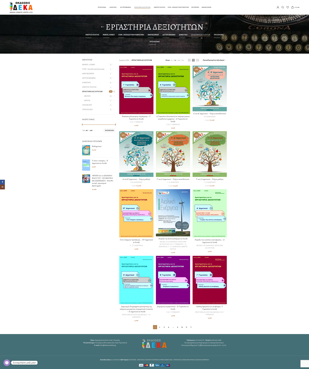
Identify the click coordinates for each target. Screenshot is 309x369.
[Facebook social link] (2, 182)
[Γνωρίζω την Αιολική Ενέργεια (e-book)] (173, 212)
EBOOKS (87, 96)
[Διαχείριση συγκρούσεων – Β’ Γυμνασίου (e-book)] (173, 280)
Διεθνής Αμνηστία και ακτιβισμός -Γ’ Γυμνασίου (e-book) (209, 307)
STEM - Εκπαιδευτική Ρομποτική (93, 69)
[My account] (277, 7)
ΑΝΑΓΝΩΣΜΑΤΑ (88, 74)
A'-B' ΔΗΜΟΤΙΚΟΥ (210, 117)
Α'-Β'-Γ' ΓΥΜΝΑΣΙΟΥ (136, 122)
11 (186, 327)
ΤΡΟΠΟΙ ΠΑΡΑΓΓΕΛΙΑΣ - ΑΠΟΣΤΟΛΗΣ (170, 360)
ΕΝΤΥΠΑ (87, 100)
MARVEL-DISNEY (88, 65)
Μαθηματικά (96, 146)
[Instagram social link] (2, 187)
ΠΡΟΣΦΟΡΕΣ (87, 105)
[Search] (282, 7)
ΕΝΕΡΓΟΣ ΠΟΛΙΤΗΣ (89, 87)
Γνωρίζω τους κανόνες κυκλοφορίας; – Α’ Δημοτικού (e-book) (210, 241)
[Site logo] (21, 7)
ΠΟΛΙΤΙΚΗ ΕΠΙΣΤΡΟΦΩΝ (152, 360)
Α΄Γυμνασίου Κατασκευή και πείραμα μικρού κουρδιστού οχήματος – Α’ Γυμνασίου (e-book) (173, 119)
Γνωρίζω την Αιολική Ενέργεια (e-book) (173, 238)
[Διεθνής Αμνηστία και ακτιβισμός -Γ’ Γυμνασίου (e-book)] (210, 280)
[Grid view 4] (197, 60)
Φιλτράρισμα (109, 130)
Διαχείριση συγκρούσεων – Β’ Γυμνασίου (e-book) (173, 307)
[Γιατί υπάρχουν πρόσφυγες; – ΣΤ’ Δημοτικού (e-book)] (136, 213)
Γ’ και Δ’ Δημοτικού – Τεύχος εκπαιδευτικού (173, 179)
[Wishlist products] (287, 7)
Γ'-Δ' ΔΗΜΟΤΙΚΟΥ (173, 182)
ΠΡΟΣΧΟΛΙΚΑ (87, 109)
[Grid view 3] (193, 60)
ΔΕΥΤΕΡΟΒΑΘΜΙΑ (89, 78)
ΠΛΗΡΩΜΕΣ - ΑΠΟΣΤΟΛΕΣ (136, 360)
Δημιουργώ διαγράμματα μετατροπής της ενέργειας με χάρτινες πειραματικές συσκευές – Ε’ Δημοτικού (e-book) (136, 309)
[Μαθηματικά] (86, 150)
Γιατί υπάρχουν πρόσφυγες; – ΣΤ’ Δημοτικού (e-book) (136, 241)
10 (182, 327)
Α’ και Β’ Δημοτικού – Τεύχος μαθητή (136, 179)
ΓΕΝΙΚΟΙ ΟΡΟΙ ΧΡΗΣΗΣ (188, 360)
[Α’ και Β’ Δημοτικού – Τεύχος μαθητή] (136, 154)
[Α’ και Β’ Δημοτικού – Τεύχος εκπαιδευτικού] (210, 88)
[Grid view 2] (189, 60)
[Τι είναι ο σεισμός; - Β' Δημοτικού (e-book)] (86, 165)
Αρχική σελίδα (124, 60)
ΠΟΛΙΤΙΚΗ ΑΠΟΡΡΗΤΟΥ (202, 360)
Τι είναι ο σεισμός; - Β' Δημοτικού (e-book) (100, 161)
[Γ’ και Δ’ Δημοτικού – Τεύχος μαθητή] (210, 154)
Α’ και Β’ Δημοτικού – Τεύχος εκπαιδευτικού (209, 113)
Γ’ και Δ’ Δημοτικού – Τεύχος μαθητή (209, 179)
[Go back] (103, 27)
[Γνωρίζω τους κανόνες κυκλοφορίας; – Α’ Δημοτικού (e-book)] (210, 213)
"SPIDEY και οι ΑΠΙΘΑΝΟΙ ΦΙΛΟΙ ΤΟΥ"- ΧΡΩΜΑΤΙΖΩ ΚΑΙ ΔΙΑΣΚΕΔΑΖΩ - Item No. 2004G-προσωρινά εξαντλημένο (103, 180)
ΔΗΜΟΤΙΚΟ (86, 82)
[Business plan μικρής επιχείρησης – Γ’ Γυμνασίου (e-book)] (136, 90)
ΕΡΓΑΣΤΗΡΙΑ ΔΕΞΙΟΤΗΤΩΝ (92, 91)
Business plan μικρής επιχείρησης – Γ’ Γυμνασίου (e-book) (136, 117)
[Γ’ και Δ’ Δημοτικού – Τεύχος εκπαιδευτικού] (173, 154)
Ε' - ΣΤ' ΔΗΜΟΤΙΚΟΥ (136, 245)
